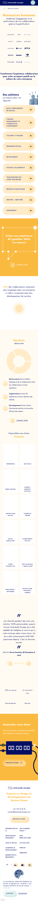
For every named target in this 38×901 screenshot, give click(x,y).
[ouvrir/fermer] (33, 2)
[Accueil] (13, 2)
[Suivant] (28, 663)
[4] (20, 663)
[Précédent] (10, 663)
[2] (17, 663)
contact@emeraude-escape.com (19, 812)
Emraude (23, 853)
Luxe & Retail (11, 843)
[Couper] (34, 745)
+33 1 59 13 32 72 (19, 809)
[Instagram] (29, 865)
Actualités (24, 843)
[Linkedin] (15, 865)
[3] (19, 663)
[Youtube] (22, 865)
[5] (22, 663)
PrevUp (23, 848)
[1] (15, 663)
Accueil (4, 8)
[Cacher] (19, 308)
